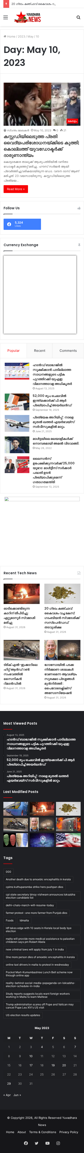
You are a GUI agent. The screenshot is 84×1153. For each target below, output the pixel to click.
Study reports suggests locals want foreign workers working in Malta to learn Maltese (38, 995)
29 (9, 1083)
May (30, 36)
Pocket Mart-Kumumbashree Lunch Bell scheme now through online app (39, 974)
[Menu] (5, 19)
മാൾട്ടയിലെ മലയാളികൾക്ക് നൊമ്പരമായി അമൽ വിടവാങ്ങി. (56, 441)
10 (30, 1056)
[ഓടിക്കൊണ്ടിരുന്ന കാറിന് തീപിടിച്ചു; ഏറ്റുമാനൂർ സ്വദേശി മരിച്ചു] (22, 594)
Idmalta (24, 920)
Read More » (16, 189)
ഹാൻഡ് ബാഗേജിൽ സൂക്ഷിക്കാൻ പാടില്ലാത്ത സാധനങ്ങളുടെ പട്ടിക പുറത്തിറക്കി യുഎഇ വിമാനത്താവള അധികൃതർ (52, 374)
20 (64, 1065)
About (21, 1132)
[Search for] (78, 19)
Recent (39, 350)
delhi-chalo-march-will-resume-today (30, 905)
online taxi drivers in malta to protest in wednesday (37, 964)
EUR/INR (13, 331)
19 (53, 1065)
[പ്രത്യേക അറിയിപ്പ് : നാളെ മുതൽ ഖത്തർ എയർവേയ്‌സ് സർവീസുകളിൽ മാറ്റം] (17, 423)
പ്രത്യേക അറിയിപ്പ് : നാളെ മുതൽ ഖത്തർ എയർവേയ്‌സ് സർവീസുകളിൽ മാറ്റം (53, 422)
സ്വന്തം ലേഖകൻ (18, 130)
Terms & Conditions (42, 1132)
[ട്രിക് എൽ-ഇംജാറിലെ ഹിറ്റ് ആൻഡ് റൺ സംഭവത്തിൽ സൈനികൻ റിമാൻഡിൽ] (22, 650)
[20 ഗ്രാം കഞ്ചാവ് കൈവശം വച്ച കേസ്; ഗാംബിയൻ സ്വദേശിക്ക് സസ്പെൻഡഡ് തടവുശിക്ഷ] (62, 594)
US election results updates (23, 1015)
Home (10, 36)
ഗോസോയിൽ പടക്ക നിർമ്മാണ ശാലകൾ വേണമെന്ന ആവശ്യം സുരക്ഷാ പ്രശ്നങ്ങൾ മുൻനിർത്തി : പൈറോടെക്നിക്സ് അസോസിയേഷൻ (60, 678)
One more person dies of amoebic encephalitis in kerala (40, 957)
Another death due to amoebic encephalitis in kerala (38, 879)
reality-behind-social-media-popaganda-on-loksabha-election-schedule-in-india (40, 984)
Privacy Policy (68, 1132)
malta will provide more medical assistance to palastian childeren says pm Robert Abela (40, 940)
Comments (68, 350)
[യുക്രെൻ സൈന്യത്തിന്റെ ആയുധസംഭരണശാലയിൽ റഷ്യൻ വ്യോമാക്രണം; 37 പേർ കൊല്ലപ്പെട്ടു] (68, 824)
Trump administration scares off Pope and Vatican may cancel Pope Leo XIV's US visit (40, 1006)
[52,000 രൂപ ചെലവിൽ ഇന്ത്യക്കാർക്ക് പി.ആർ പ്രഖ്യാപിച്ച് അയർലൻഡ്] (17, 402)
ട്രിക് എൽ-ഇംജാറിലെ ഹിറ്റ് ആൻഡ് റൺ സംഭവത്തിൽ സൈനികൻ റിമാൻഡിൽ (20, 674)
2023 (21, 36)
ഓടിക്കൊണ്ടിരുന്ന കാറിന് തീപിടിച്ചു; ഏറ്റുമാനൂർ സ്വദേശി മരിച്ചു (19, 615)
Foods (9, 920)
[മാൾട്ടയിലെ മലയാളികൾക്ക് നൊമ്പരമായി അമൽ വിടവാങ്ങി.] (17, 444)
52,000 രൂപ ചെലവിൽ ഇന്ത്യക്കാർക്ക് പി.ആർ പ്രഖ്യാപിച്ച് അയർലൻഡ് (52, 400)
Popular (13, 350)
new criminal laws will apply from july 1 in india (35, 949)
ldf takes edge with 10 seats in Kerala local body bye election (38, 929)
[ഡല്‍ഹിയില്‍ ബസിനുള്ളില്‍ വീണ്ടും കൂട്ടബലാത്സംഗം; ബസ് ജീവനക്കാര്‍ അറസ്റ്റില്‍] (15, 809)
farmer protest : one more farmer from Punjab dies (36, 912)
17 (31, 1065)
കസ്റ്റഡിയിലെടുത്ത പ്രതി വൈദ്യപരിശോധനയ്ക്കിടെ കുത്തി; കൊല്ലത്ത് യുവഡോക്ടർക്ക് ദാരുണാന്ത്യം (42, 145)
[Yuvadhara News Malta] (29, 17)
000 (8, 871)
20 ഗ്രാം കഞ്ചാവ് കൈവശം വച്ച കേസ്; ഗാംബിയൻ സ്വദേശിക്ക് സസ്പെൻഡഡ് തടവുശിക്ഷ (62, 617)
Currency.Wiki (64, 331)
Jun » (17, 1095)
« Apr (7, 1095)
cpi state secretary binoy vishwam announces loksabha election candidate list (40, 896)
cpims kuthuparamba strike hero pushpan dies (34, 887)
